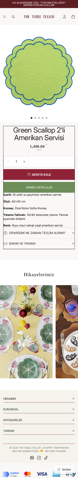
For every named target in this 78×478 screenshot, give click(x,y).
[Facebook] (32, 457)
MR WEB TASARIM (55, 451)
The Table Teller (30, 447)
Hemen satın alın (39, 187)
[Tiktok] (46, 457)
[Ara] (13, 16)
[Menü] (4, 16)
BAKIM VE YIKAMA (22, 243)
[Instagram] (39, 457)
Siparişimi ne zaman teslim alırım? (37, 233)
